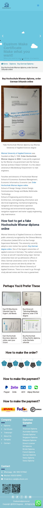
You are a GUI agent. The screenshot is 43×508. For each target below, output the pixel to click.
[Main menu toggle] (38, 5)
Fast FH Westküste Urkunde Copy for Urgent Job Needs (10, 311)
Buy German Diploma (25, 64)
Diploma (13, 64)
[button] (2, 36)
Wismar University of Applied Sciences (16, 153)
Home (5, 64)
